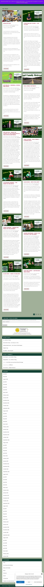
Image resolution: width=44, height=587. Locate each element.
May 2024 (5, 418)
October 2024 (5, 405)
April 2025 (5, 389)
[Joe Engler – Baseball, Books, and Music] (11, 78)
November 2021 (6, 498)
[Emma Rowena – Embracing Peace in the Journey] (11, 220)
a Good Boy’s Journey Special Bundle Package (14, 362)
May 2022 (5, 482)
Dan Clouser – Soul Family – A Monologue (32, 140)
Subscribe (5, 325)
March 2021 (5, 519)
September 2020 (6, 535)
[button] (41, 573)
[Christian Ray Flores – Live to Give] (32, 16)
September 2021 (6, 503)
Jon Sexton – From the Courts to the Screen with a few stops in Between (11, 133)
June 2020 (5, 543)
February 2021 (6, 521)
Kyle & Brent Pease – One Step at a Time (10, 342)
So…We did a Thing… (7, 340)
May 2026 (5, 376)
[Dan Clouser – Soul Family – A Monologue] (32, 132)
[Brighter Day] (11, 16)
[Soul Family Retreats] (32, 78)
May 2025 (5, 387)
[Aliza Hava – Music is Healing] (11, 266)
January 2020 (5, 556)
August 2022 (5, 474)
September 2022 (6, 471)
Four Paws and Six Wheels (8, 565)
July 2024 (5, 413)
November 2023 (6, 434)
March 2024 (5, 424)
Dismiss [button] (26, 2)
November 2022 (6, 466)
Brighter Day (7, 23)
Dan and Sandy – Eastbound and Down (32, 271)
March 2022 (5, 487)
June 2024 (5, 416)
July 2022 (5, 476)
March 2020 (5, 550)
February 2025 (6, 395)
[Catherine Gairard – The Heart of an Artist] (11, 175)
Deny (29, 582)
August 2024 (5, 410)
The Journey (7, 26)
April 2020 (5, 548)
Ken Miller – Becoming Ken (8, 350)
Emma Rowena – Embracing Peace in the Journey (11, 228)
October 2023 (5, 437)
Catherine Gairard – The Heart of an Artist (10, 183)
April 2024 (5, 421)
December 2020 (6, 527)
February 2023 (6, 458)
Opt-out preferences (29, 584)
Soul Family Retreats (30, 86)
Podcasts (6, 89)
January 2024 (5, 429)
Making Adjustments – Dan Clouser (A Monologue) (12, 345)
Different (11, 364)
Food (4, 562)
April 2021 (5, 516)
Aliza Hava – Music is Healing (11, 273)
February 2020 (6, 553)
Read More (6, 68)
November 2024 (6, 402)
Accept (20, 582)
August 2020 (5, 537)
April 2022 (5, 484)
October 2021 (5, 500)
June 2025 (5, 384)
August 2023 (5, 442)
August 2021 (5, 506)
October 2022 (5, 469)
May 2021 (5, 513)
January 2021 (5, 524)
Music (4, 26)
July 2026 (5, 373)
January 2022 (5, 492)
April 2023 (5, 453)
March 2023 (5, 455)
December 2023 (6, 432)
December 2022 (6, 463)
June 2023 (5, 447)
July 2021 (5, 508)
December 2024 (6, 400)
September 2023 (6, 439)
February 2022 (6, 490)
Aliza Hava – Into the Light (31, 182)
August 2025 (5, 379)
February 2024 (6, 426)
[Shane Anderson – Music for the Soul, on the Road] (32, 226)
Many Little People (15, 25)
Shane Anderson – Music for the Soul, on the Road (32, 234)
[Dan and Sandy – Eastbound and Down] (32, 263)
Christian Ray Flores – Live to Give (31, 24)
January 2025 (5, 397)
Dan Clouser (6, 25)
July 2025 (5, 381)
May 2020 (5, 545)
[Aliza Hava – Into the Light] (32, 174)
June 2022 (5, 479)
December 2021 (6, 495)
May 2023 (5, 450)
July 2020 (5, 540)
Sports (9, 89)
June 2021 (5, 511)
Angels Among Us (12, 367)
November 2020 (6, 529)
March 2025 (5, 392)
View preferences (38, 582)
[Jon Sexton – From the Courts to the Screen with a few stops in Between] (11, 125)
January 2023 (5, 461)
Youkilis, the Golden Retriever (8, 581)
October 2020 (5, 532)
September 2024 (6, 408)
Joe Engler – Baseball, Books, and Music (11, 86)
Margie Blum (5, 359)
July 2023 (5, 445)
